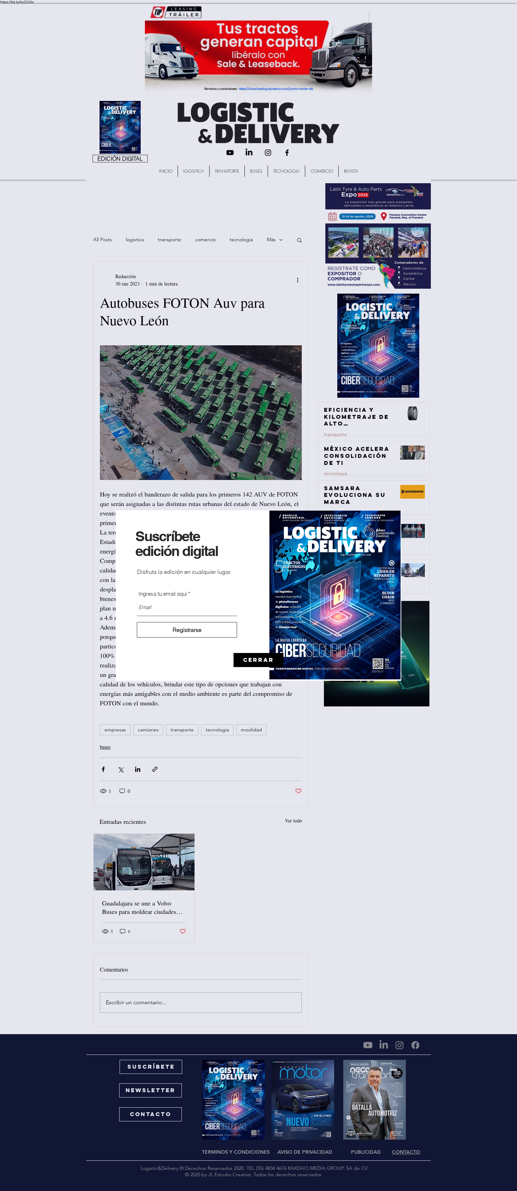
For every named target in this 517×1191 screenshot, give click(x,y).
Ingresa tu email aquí (163, 593)
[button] (258, 660)
